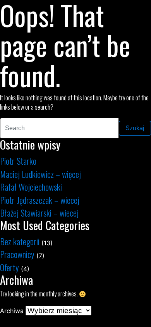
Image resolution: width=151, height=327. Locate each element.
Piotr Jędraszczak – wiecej (39, 199)
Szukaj (134, 128)
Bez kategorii (19, 241)
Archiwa (12, 311)
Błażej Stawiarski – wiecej (39, 212)
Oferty (9, 267)
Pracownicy (17, 254)
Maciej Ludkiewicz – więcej (40, 173)
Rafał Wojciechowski (31, 186)
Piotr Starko (18, 160)
